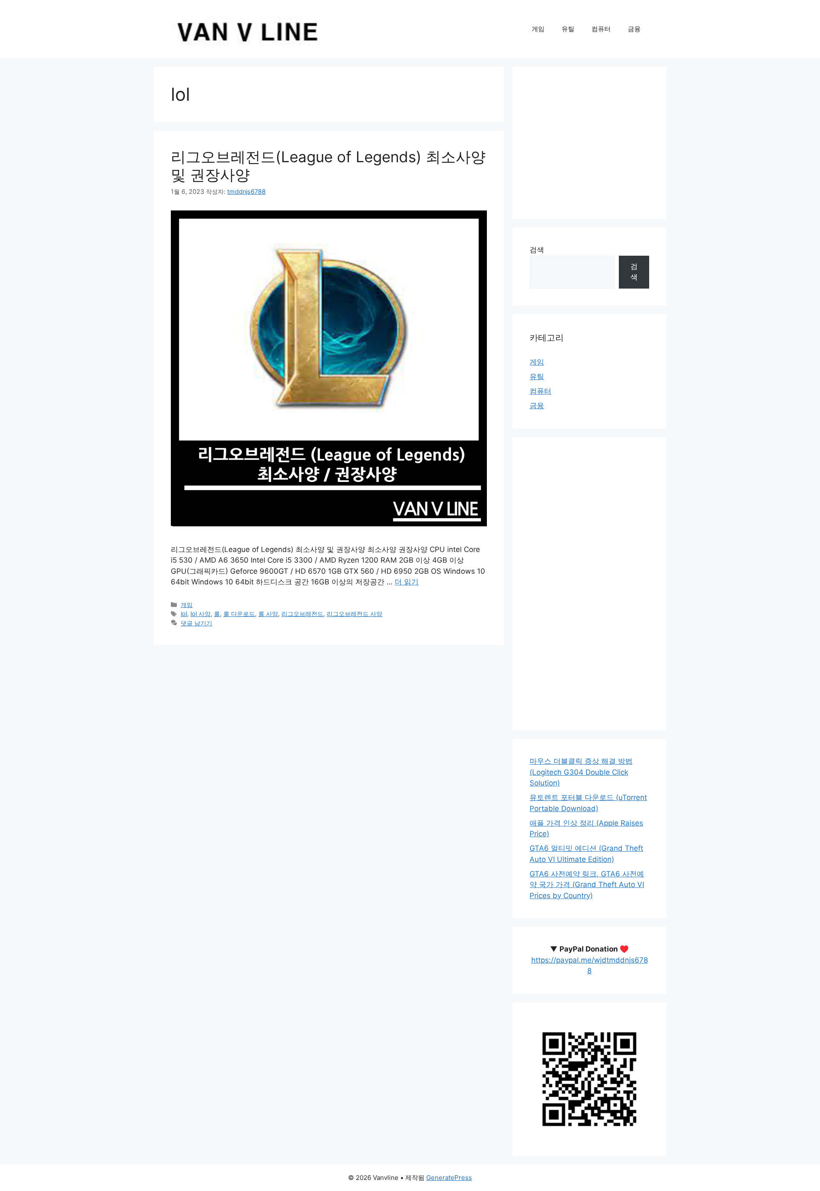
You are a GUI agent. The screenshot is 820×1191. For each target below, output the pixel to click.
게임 (538, 29)
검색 (537, 249)
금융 (634, 29)
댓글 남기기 (196, 623)
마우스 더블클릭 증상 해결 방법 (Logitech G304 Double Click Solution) (581, 772)
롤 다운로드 (239, 613)
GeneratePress (449, 1177)
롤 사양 (268, 613)
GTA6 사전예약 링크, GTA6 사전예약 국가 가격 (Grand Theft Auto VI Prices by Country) (587, 885)
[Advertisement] (589, 143)
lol (184, 613)
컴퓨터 (601, 29)
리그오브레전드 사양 (354, 613)
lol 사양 (200, 613)
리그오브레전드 (302, 613)
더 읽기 (407, 582)
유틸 (568, 29)
